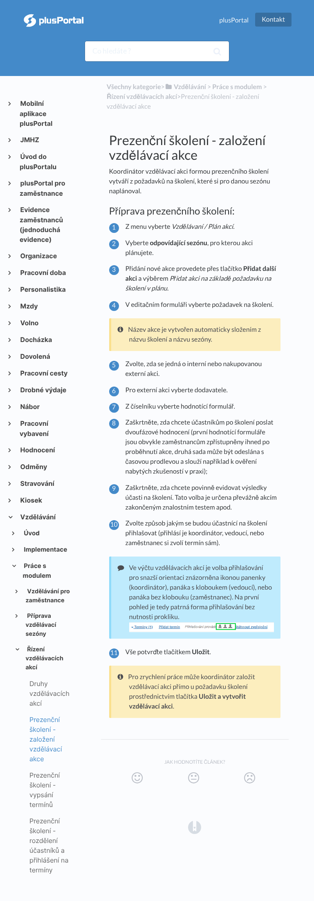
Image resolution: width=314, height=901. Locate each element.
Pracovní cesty (43, 373)
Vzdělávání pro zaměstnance (47, 596)
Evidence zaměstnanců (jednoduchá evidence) (41, 225)
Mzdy (29, 306)
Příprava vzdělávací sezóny (40, 625)
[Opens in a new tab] (194, 827)
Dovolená (35, 356)
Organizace (38, 256)
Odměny (33, 467)
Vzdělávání (38, 517)
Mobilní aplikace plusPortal (36, 113)
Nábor (30, 406)
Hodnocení (37, 450)
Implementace (45, 549)
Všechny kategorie (134, 87)
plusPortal (234, 20)
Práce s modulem (37, 570)
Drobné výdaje (43, 390)
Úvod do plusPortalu (38, 161)
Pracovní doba (43, 272)
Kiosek (31, 500)
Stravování (37, 483)
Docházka (36, 339)
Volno (29, 323)
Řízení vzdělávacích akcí (44, 658)
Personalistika (43, 289)
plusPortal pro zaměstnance (42, 188)
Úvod (31, 533)
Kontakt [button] (273, 19)
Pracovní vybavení (34, 428)
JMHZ (29, 140)
